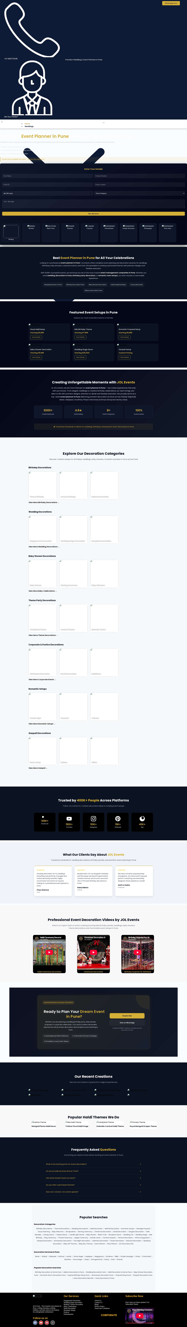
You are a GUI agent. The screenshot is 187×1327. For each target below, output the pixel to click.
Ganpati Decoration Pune (142, 1275)
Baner (37, 1256)
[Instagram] (53, 1323)
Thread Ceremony (65, 1238)
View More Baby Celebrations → (43, 591)
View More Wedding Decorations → (44, 546)
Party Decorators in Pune (105, 1278)
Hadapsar (89, 1256)
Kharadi (120, 1259)
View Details (36, 337)
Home (27, 123)
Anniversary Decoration (63, 1241)
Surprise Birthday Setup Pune (78, 1275)
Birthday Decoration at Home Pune (48, 1272)
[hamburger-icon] (104, 122)
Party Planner (112, 1244)
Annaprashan (71, 1232)
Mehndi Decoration (112, 1229)
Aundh (68, 1256)
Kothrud (61, 1256)
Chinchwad (146, 1256)
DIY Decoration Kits (126, 1244)
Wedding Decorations (80, 1229)
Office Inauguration (142, 1238)
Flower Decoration (117, 1241)
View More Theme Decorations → (43, 635)
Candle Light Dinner (76, 1235)
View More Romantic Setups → (42, 724)
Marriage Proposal (143, 1229)
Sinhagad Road (96, 1259)
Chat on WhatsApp (127, 1023)
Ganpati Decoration (44, 1241)
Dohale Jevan (95, 1238)
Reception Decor (115, 1235)
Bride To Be (102, 1235)
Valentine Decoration (100, 1241)
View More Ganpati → (38, 768)
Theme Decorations (61, 1229)
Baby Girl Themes (70, 1244)
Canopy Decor (48, 1235)
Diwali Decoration (119, 1232)
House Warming (44, 1232)
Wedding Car (128, 1235)
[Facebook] (35, 1323)
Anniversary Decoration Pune (102, 1275)
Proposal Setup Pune (123, 1275)
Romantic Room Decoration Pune (53, 1275)
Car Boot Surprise (109, 1238)
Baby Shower (91, 1235)
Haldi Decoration (96, 1229)
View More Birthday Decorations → (44, 502)
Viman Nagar (78, 1256)
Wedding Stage (141, 1235)
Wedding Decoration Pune (96, 1272)
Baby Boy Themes (86, 1244)
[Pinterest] (47, 1323)
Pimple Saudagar (127, 1256)
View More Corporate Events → (42, 679)
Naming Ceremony (85, 1232)
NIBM (116, 1256)
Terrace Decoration (125, 1238)
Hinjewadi (52, 1256)
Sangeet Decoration (136, 1232)
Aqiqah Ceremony (81, 1238)
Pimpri (137, 1256)
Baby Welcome (58, 1232)
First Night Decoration (82, 1241)
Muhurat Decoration (133, 1241)
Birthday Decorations (44, 1229)
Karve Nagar (77, 1259)
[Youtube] (41, 1323)
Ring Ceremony (50, 1238)
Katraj (106, 1259)
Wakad (44, 1256)
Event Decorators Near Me (83, 1278)
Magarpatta (99, 1256)
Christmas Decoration (102, 1232)
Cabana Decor (61, 1235)
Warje (87, 1259)
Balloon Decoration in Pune (74, 1272)
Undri (113, 1259)
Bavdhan (67, 1259)
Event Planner (100, 1244)
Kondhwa (109, 1256)
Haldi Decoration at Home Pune (120, 1272)
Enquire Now (127, 1016)
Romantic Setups (127, 1229)
